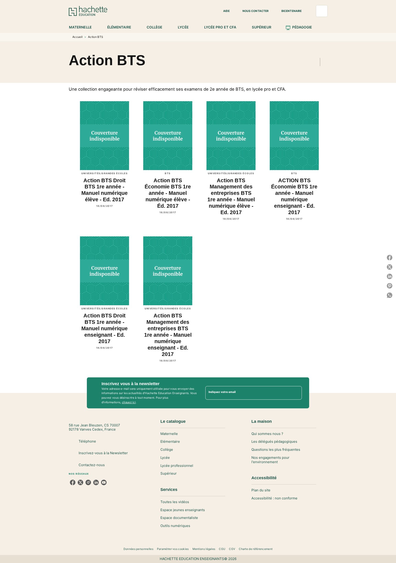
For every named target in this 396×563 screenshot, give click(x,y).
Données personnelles (138, 549)
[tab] (83, 27)
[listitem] (73, 482)
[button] (223, 11)
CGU (222, 549)
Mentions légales (203, 549)
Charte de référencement (255, 549)
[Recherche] (321, 11)
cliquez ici (129, 402)
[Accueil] (88, 11)
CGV (232, 549)
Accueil (77, 37)
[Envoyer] (296, 392)
